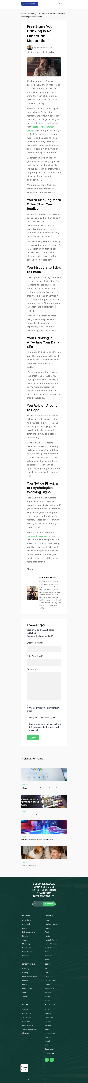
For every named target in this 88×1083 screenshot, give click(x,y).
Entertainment (44, 537)
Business (44, 532)
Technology (44, 550)
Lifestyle (44, 541)
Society (44, 546)
